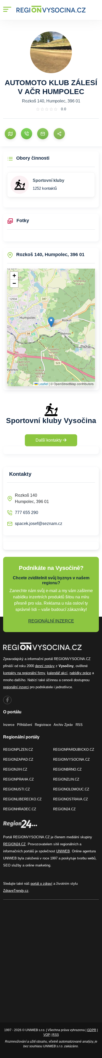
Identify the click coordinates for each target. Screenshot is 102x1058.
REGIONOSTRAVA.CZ (70, 799)
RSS (79, 725)
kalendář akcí (57, 673)
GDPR (91, 1030)
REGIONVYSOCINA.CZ (71, 759)
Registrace (43, 725)
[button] (51, 322)
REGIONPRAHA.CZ (18, 779)
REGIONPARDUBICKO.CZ (73, 749)
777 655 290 (26, 512)
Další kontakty (49, 440)
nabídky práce (80, 673)
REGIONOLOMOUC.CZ (71, 789)
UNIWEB (63, 851)
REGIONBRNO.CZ (67, 769)
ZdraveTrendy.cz (16, 891)
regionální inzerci (16, 687)
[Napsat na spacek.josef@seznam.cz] (42, 133)
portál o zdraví (41, 884)
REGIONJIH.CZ (15, 769)
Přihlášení (24, 725)
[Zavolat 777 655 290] (26, 133)
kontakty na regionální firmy (24, 673)
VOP (46, 1035)
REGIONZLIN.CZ (66, 779)
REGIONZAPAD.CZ (18, 759)
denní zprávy (45, 666)
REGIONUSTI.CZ (16, 789)
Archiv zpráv (63, 725)
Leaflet (43, 383)
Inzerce (8, 725)
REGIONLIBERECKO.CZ (22, 799)
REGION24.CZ (64, 809)
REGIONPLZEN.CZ (18, 749)
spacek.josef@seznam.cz (38, 523)
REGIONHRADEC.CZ (19, 809)
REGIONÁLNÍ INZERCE (51, 621)
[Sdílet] (59, 133)
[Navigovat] (10, 133)
